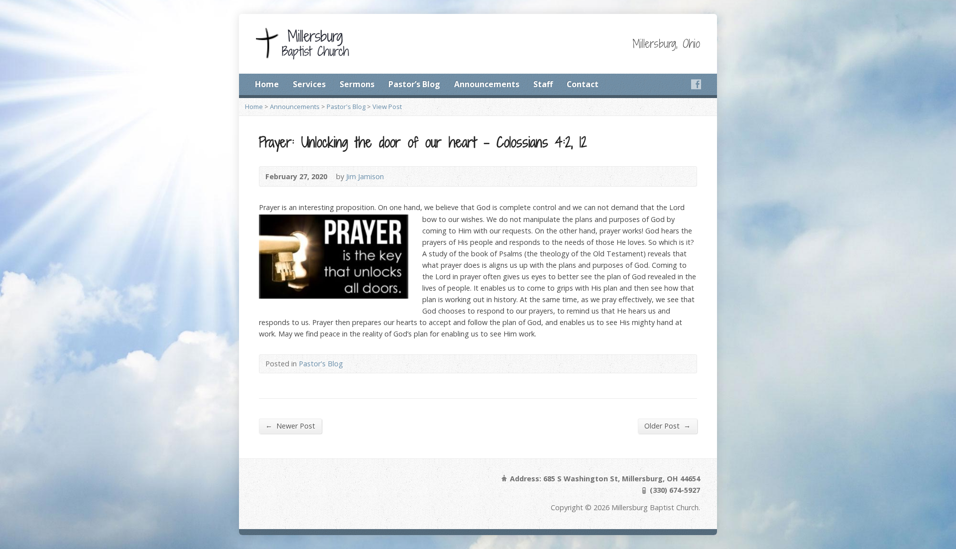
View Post (387, 106)
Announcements (486, 84)
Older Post (667, 426)
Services (309, 84)
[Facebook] (696, 84)
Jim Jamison (365, 176)
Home (267, 84)
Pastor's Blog (346, 106)
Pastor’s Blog (414, 84)
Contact (582, 84)
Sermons (357, 84)
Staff (543, 84)
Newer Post (290, 426)
